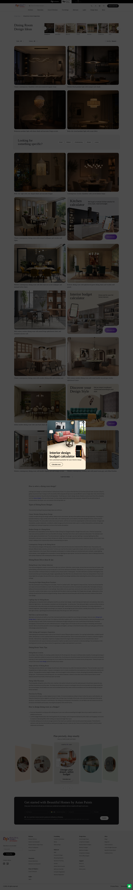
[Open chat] (129, 886)
